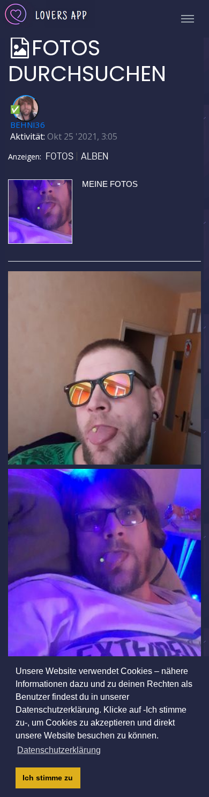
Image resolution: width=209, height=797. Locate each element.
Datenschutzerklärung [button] (59, 750)
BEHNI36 (27, 124)
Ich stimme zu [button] (48, 777)
